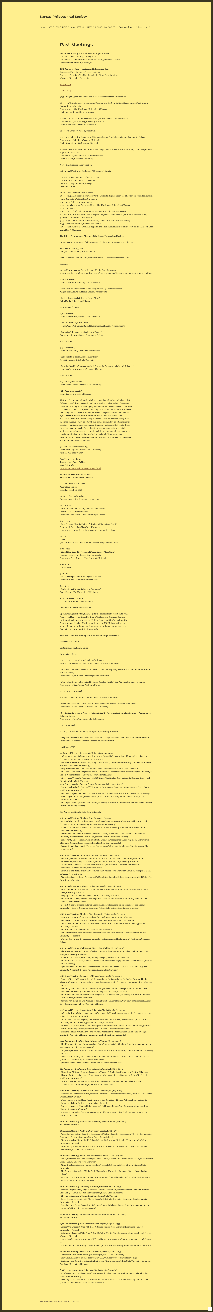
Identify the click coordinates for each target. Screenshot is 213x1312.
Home (42, 27)
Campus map (65, 90)
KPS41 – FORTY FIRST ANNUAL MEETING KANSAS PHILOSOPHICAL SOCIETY (82, 27)
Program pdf (65, 84)
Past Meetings (125, 27)
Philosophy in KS (142, 27)
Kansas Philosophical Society (63, 16)
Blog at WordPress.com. (70, 1301)
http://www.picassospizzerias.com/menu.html (80, 468)
